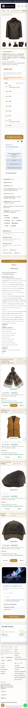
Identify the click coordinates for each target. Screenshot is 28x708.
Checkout (3, 671)
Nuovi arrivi (5, 250)
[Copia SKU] (12, 51)
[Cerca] (25, 6)
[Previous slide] (2, 433)
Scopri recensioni (11, 61)
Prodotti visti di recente (7, 253)
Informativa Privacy (19, 673)
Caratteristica (14, 268)
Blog (16, 651)
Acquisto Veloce (13, 389)
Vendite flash (18, 657)
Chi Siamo (17, 665)
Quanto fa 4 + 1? (7, 609)
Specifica (14, 265)
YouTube (4, 698)
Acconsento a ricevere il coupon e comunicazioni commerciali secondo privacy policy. (15, 600)
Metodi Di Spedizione (20, 677)
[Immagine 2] (9, 44)
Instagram (4, 694)
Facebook (4, 691)
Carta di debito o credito (14, 167)
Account (3, 665)
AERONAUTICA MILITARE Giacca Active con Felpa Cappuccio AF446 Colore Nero (12, 447)
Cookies (17, 669)
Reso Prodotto (18, 679)
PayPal (14, 160)
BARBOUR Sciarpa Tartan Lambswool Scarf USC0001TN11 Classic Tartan (12, 395)
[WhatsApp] (25, 705)
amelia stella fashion (12, 702)
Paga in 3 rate (14, 164)
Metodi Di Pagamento (20, 675)
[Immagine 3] (15, 44)
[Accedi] (22, 6)
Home (16, 649)
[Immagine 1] (4, 44)
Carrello (2, 667)
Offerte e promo (13, 250)
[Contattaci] (2, 705)
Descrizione (14, 261)
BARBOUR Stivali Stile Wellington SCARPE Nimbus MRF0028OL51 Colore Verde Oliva (12, 499)
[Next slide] (25, 433)
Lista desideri (16, 253)
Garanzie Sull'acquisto (20, 671)
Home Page (3, 10)
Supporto (3, 673)
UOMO (8, 10)
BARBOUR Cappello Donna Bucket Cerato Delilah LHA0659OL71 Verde (12, 550)
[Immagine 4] (21, 44)
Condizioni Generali (19, 667)
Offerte (16, 655)
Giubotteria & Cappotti (15, 10)
